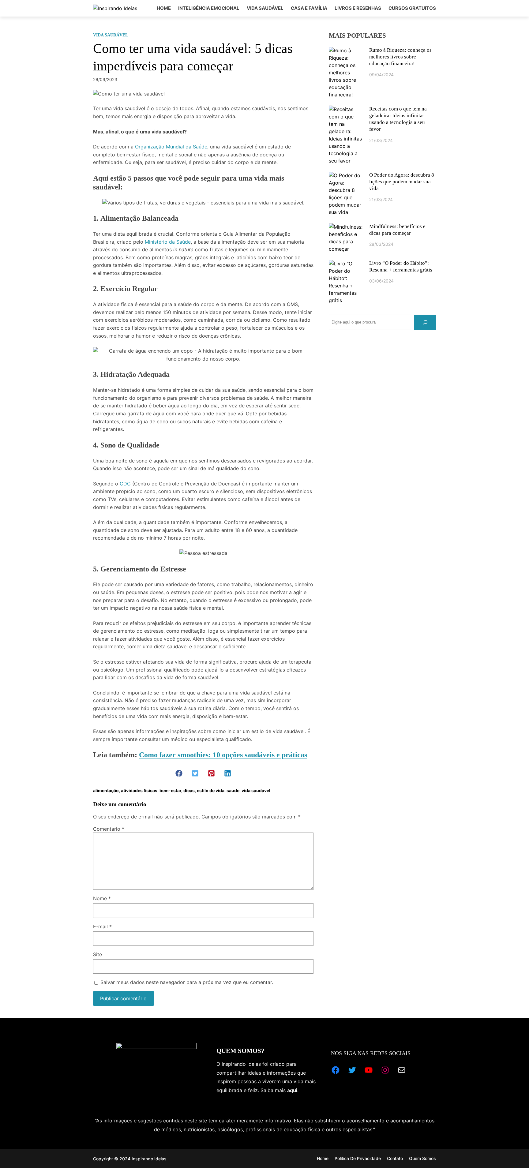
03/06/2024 (381, 280)
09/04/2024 (381, 74)
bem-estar (170, 790)
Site (97, 954)
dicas (189, 790)
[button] (179, 773)
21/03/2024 (381, 140)
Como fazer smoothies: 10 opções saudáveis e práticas (223, 755)
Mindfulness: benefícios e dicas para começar (397, 229)
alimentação (106, 790)
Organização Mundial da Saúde (171, 147)
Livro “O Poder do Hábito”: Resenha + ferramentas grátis (400, 266)
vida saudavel (256, 790)
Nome (102, 898)
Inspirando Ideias (149, 1158)
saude (233, 790)
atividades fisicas (139, 790)
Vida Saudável (110, 35)
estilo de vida (210, 790)
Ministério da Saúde (168, 242)
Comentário (108, 829)
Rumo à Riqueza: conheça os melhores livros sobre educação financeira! (400, 56)
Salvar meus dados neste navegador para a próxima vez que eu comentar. (186, 982)
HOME (164, 8)
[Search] (425, 322)
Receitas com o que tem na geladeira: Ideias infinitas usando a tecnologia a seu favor (398, 119)
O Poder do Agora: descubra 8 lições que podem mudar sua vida (401, 181)
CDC (126, 484)
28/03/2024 (381, 244)
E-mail (102, 926)
